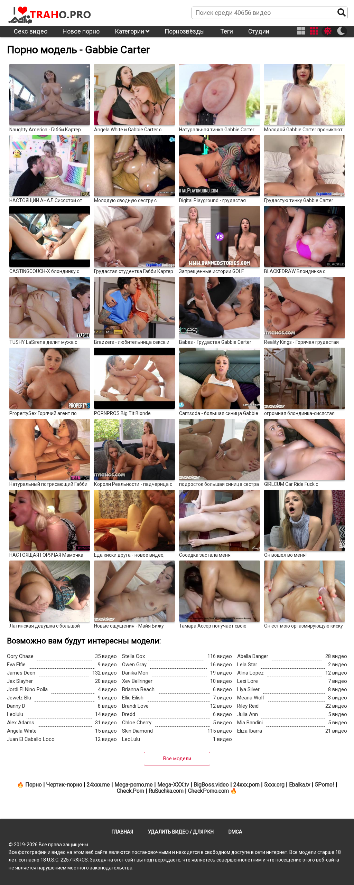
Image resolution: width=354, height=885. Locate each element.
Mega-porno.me (133, 784)
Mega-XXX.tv (173, 784)
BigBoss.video (211, 784)
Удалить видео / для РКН (181, 832)
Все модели (177, 758)
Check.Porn (130, 791)
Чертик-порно (64, 784)
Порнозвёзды (185, 31)
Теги (226, 31)
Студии (258, 31)
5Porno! (324, 784)
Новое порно (81, 31)
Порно (33, 784)
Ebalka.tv (299, 784)
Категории (130, 31)
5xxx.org (274, 784)
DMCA (235, 832)
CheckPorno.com (208, 791)
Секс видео (30, 31)
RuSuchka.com (166, 791)
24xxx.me (98, 784)
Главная (122, 832)
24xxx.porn (246, 784)
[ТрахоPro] (50, 12)
